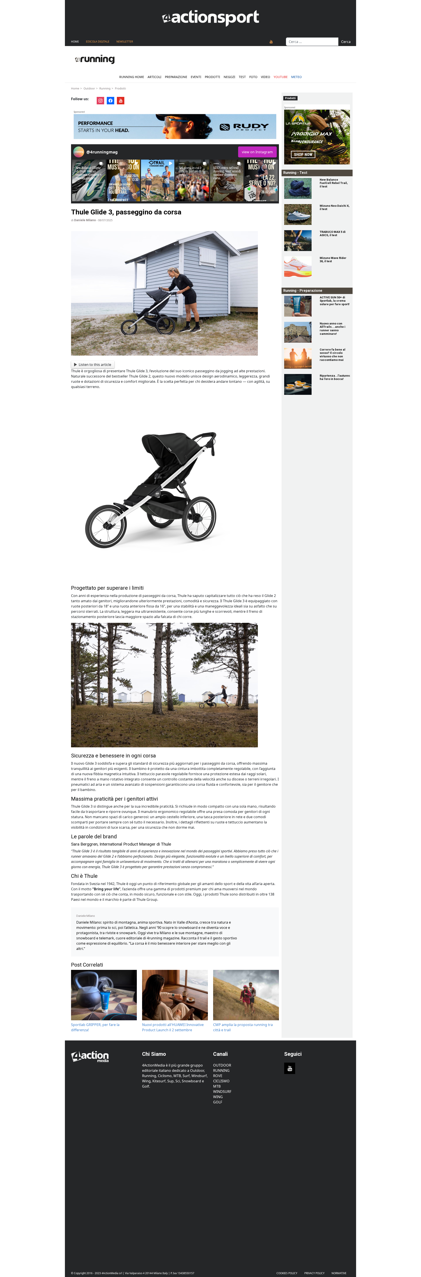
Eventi (196, 77)
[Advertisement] (104, 1184)
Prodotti (212, 77)
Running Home (131, 77)
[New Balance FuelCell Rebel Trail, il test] (299, 188)
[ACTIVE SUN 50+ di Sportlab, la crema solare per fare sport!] (299, 306)
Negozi (229, 77)
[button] (88, 180)
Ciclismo (221, 1081)
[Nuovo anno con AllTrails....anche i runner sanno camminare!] (299, 332)
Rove (217, 1075)
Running (105, 88)
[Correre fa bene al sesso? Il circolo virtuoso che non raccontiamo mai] (299, 358)
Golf (217, 1102)
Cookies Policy (287, 1273)
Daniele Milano (85, 220)
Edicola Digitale (97, 41)
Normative (339, 1273)
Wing (218, 1096)
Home (75, 41)
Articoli (154, 77)
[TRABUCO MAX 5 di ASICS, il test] (299, 240)
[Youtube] (271, 41)
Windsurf (222, 1091)
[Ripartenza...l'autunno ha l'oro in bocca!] (299, 384)
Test (242, 77)
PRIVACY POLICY (314, 1273)
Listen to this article (95, 364)
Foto (253, 77)
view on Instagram (257, 152)
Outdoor (89, 88)
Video (265, 77)
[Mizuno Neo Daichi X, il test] (299, 214)
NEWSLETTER (124, 41)
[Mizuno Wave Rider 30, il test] (299, 266)
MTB (217, 1086)
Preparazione (176, 77)
